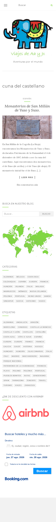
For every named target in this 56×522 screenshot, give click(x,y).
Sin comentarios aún (27, 184)
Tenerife (31, 380)
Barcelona (9, 327)
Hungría (8, 286)
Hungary (8, 351)
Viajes (42, 301)
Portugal (20, 296)
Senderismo (39, 376)
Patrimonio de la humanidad (19, 366)
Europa (33, 282)
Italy (6, 356)
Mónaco (23, 291)
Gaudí (17, 346)
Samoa (47, 296)
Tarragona (18, 380)
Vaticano (31, 301)
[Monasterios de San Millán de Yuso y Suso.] (27, 127)
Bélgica (20, 277)
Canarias (22, 327)
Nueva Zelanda (38, 291)
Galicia (7, 346)
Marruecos (9, 291)
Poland (17, 371)
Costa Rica (33, 277)
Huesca (39, 346)
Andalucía (21, 322)
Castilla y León (12, 332)
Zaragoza (30, 385)
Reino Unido (34, 296)
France (29, 342)
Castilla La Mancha (40, 327)
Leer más (27, 177)
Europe (18, 342)
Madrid (15, 356)
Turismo (8, 385)
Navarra (44, 356)
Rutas (27, 376)
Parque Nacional (13, 361)
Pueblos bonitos (12, 376)
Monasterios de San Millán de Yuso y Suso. (27, 108)
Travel (42, 380)
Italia (30, 286)
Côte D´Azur (24, 337)
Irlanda (19, 286)
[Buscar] (51, 5)
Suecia (19, 301)
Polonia (8, 296)
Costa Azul (9, 337)
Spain (6, 380)
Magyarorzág (29, 356)
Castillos (28, 332)
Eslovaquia (10, 282)
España (27, 98)
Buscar (46, 214)
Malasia (40, 286)
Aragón (34, 322)
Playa (7, 371)
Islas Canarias (35, 351)
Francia (44, 282)
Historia (27, 346)
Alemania (8, 277)
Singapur (8, 301)
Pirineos (41, 366)
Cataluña (41, 332)
